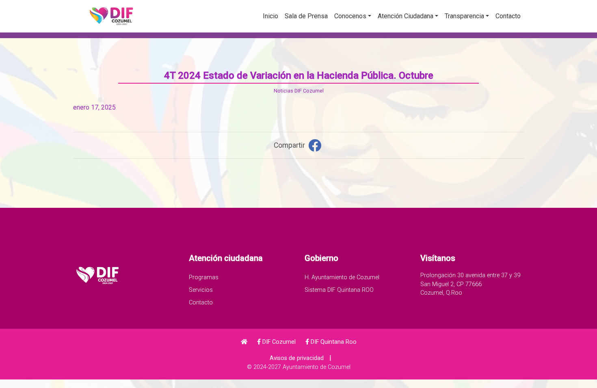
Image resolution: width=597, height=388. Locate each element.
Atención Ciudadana (405, 16)
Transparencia (464, 16)
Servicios (201, 290)
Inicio (270, 16)
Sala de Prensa (306, 16)
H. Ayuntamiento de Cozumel (342, 277)
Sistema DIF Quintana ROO (339, 290)
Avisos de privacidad (297, 358)
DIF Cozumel (278, 341)
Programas (203, 277)
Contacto (508, 16)
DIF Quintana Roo (333, 341)
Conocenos (350, 16)
